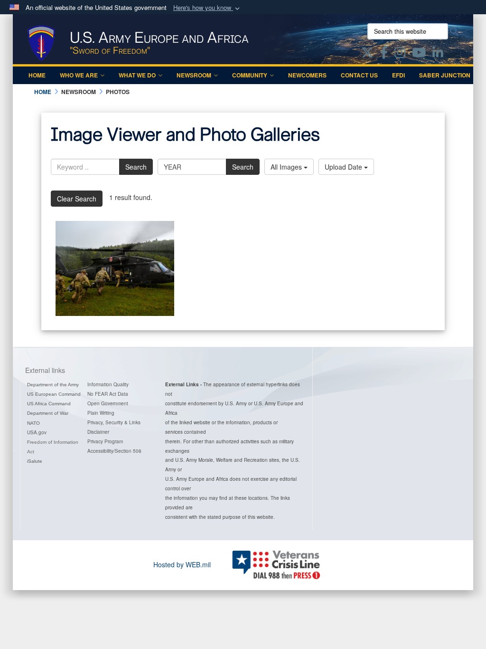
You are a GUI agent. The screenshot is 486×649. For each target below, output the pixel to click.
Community (249, 75)
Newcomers (307, 75)
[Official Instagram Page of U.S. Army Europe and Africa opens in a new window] (399, 54)
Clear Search (76, 198)
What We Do (137, 75)
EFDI (398, 75)
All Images (287, 167)
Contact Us (359, 75)
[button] (207, 8)
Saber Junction (444, 75)
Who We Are (79, 75)
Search (136, 167)
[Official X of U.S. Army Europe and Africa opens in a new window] (367, 54)
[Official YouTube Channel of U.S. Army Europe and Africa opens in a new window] (419, 54)
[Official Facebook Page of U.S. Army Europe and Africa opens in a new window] (384, 54)
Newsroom (194, 75)
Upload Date (344, 167)
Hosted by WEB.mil (182, 564)
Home (37, 75)
